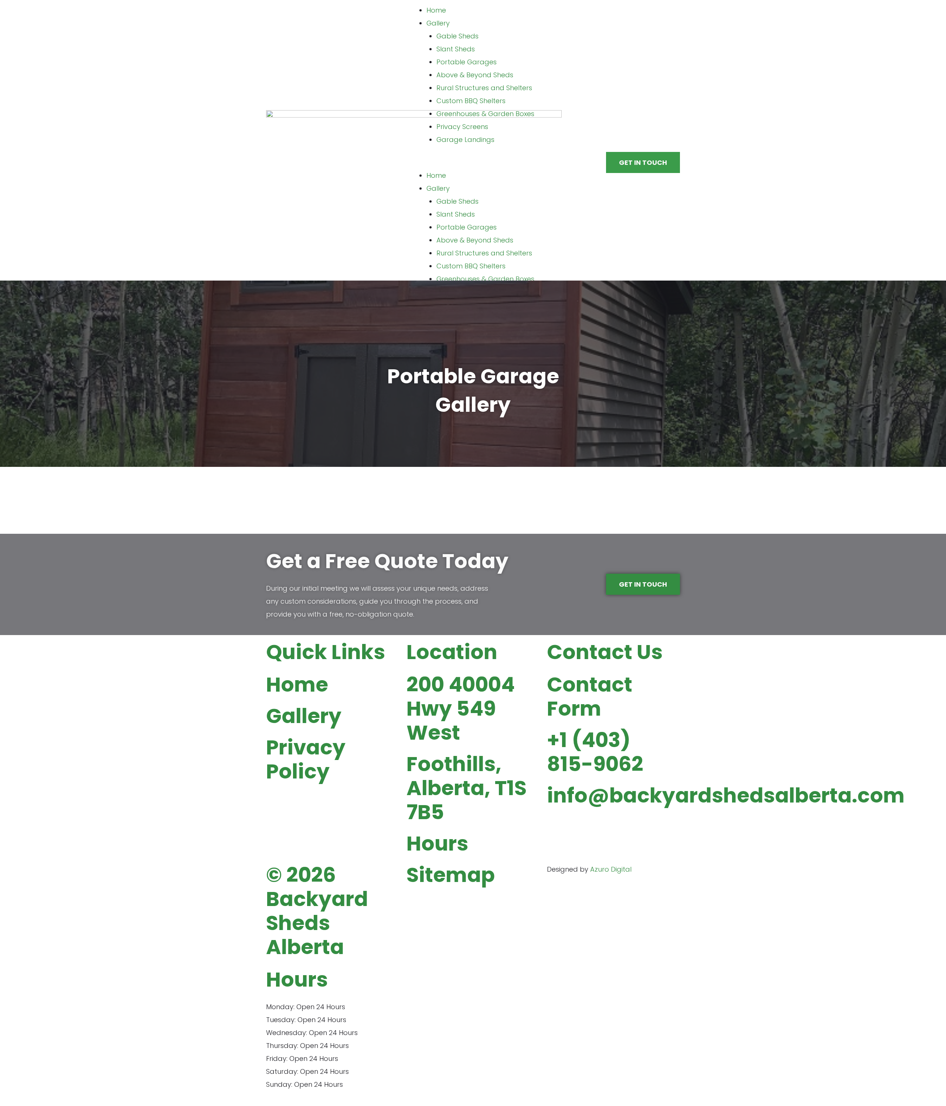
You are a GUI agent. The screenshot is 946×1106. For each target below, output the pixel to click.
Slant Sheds (455, 49)
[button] (473, 162)
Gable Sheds (457, 36)
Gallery (438, 23)
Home (436, 10)
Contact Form (589, 696)
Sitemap (450, 875)
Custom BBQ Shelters (471, 100)
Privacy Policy (306, 759)
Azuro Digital (611, 869)
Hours (437, 843)
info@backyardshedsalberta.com (726, 795)
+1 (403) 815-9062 (595, 752)
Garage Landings (465, 139)
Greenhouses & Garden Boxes (485, 113)
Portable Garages (466, 62)
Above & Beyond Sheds (474, 74)
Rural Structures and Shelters (484, 87)
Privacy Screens (462, 126)
